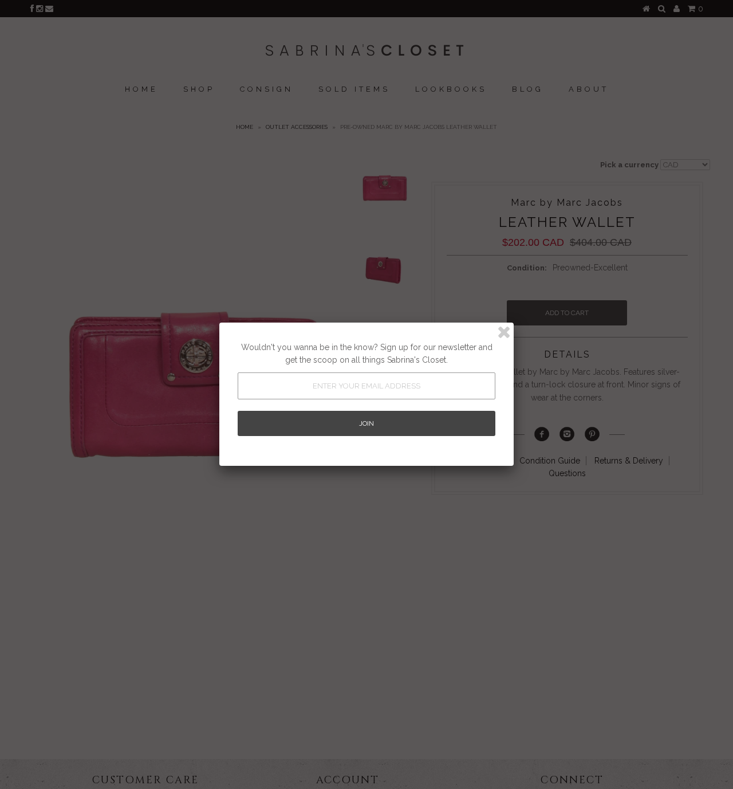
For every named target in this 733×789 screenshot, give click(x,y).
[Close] (504, 332)
